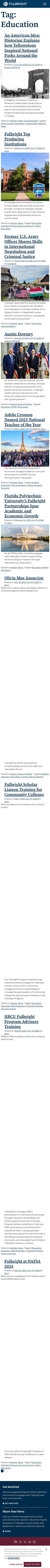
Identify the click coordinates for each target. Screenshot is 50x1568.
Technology (22, 407)
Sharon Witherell (12, 67)
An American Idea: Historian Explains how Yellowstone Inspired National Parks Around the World (22, 47)
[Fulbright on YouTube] (34, 1542)
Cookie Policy (13, 1558)
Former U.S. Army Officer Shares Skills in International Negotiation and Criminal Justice (23, 246)
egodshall (11, 264)
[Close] (46, 1549)
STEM (14, 407)
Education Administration (13, 1006)
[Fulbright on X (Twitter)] (25, 1542)
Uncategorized (31, 121)
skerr (6, 151)
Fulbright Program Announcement (17, 226)
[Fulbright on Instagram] (20, 1542)
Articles (13, 121)
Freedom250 (31, 123)
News (20, 121)
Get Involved (11, 1503)
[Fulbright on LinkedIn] (30, 1542)
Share (8, 1531)
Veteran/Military (8, 326)
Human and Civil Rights (32, 777)
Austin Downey (18, 334)
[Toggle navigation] (44, 4)
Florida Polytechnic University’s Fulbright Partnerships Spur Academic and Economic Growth (24, 506)
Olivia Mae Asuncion (23, 578)
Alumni (13, 404)
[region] (25, 1557)
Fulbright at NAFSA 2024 (22, 1263)
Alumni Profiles (25, 404)
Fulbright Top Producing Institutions (17, 139)
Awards (35, 482)
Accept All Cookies (32, 1564)
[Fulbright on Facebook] (15, 1542)
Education (19, 123)
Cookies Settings (16, 1564)
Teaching (5, 488)
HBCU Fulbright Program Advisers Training (21, 1021)
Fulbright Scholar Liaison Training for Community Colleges (24, 789)
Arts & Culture (7, 123)
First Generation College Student (26, 485)
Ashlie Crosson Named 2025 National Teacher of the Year (24, 419)
